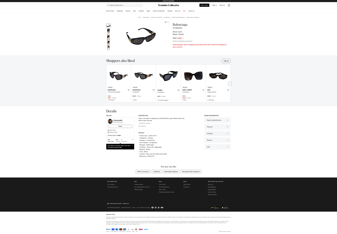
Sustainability (212, 187)
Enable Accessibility (168, 1)
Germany (129, 231)
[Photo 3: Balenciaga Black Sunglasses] (108, 36)
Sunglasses (167, 17)
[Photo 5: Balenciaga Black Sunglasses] (108, 47)
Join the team (212, 192)
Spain (133, 231)
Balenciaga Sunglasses (178, 17)
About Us (191, 11)
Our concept (110, 184)
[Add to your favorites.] (129, 90)
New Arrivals (110, 11)
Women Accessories (156, 17)
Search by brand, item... (117, 5)
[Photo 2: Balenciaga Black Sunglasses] (108, 31)
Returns (209, 140)
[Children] (145, 11)
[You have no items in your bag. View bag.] (229, 5)
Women (128, 11)
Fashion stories (212, 195)
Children (141, 11)
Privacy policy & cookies (143, 207)
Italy (137, 231)
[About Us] (195, 11)
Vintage (169, 11)
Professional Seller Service (166, 192)
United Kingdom (114, 231)
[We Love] (181, 11)
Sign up (222, 5)
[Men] (137, 11)
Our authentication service (142, 187)
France (107, 231)
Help (208, 147)
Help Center (186, 184)
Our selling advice (164, 187)
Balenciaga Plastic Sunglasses (191, 171)
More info (158, 147)
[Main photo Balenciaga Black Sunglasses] (108, 26)
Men (134, 11)
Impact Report (212, 189)
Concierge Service (112, 187)
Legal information (126, 207)
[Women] (132, 11)
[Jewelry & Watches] (166, 11)
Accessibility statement (113, 207)
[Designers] (124, 11)
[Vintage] (173, 11)
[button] (229, 5)
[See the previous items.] (108, 23)
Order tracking (138, 184)
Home (139, 17)
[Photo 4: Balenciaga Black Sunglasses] (108, 41)
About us (210, 184)
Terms (133, 207)
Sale (184, 11)
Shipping (210, 133)
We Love (177, 11)
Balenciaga (146, 17)
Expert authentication (214, 120)
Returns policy (138, 189)
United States (122, 231)
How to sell (162, 184)
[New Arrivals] (115, 11)
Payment (210, 127)
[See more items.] (108, 49)
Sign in (214, 5)
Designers (120, 11)
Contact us (186, 187)
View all (226, 61)
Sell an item (204, 5)
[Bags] (151, 11)
